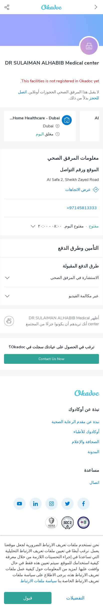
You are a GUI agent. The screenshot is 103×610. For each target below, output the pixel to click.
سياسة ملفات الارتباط (38, 581)
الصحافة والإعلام (85, 442)
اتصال (94, 482)
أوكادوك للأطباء (86, 432)
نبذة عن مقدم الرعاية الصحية (75, 422)
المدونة (93, 452)
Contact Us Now (51, 359)
